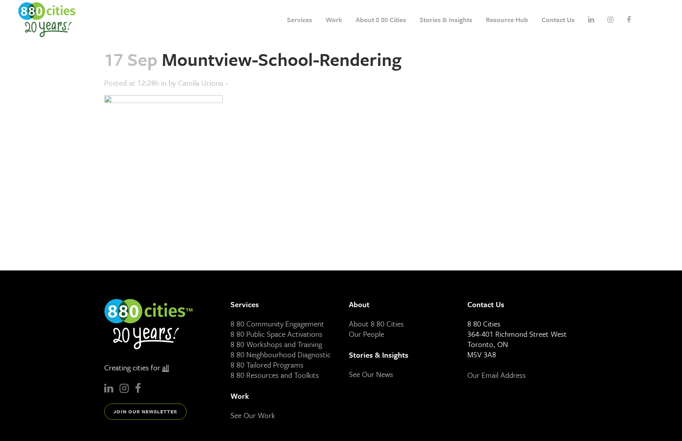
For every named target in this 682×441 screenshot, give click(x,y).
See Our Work (252, 415)
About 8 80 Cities (376, 323)
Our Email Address (496, 375)
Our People (366, 333)
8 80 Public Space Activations (276, 333)
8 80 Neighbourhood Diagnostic (280, 354)
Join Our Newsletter (145, 411)
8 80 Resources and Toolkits (274, 375)
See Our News (371, 374)
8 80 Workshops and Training (276, 344)
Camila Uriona (200, 82)
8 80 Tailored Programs (267, 364)
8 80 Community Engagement (277, 323)
